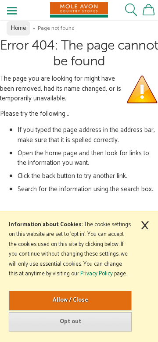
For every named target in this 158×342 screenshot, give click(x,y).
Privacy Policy (96, 273)
